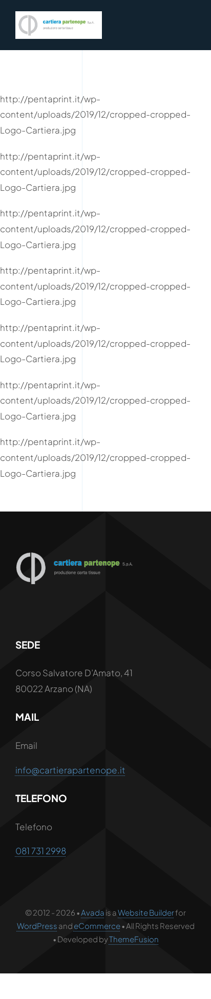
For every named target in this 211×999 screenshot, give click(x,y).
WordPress (37, 925)
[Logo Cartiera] (58, 15)
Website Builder (146, 912)
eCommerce (97, 925)
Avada (92, 912)
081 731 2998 (40, 850)
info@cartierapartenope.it (70, 769)
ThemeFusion (134, 939)
